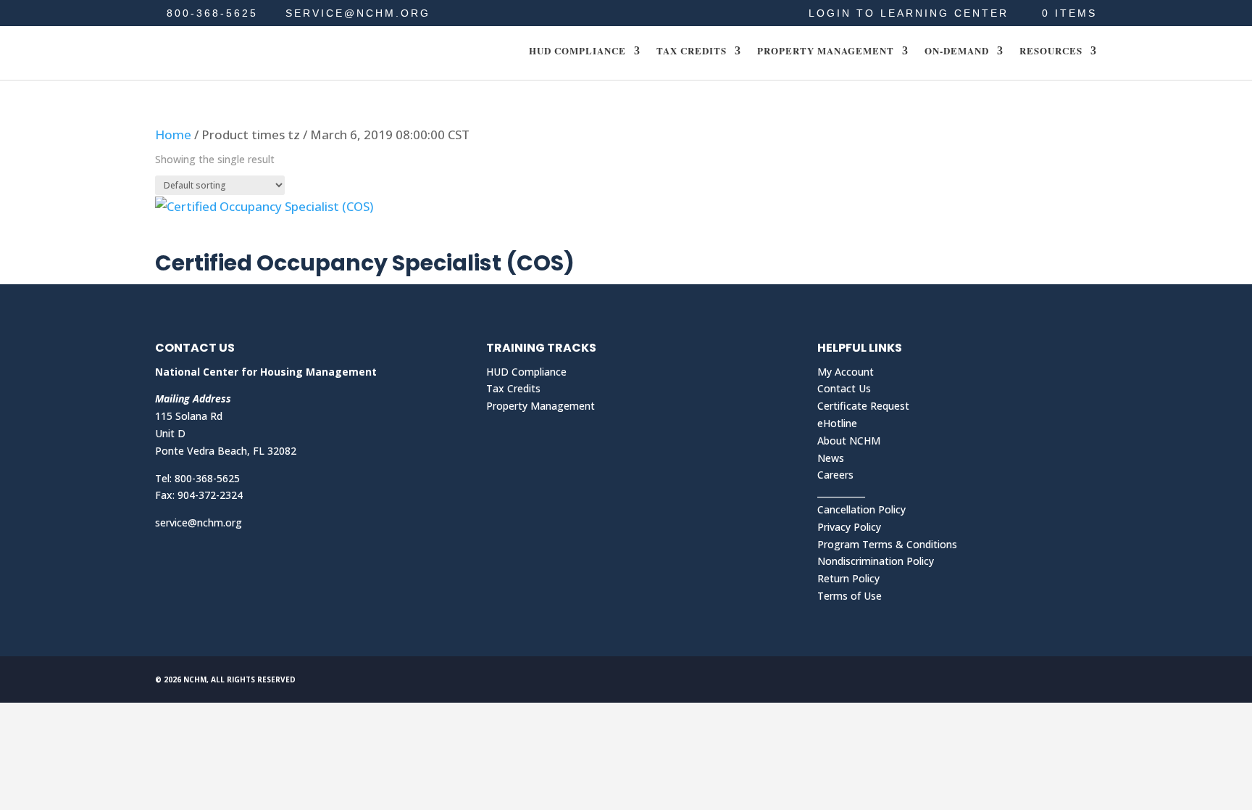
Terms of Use (849, 596)
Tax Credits (691, 51)
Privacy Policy (849, 527)
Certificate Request (863, 406)
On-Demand (957, 51)
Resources (1050, 51)
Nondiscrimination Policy (875, 561)
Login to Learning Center (909, 13)
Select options (221, 236)
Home (173, 134)
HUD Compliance (577, 51)
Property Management (825, 51)
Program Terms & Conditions (887, 544)
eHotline (837, 423)
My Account (845, 372)
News (830, 458)
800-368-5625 (212, 13)
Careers (835, 475)
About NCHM (848, 440)
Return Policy (848, 578)
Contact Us (844, 388)
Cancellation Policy (861, 509)
